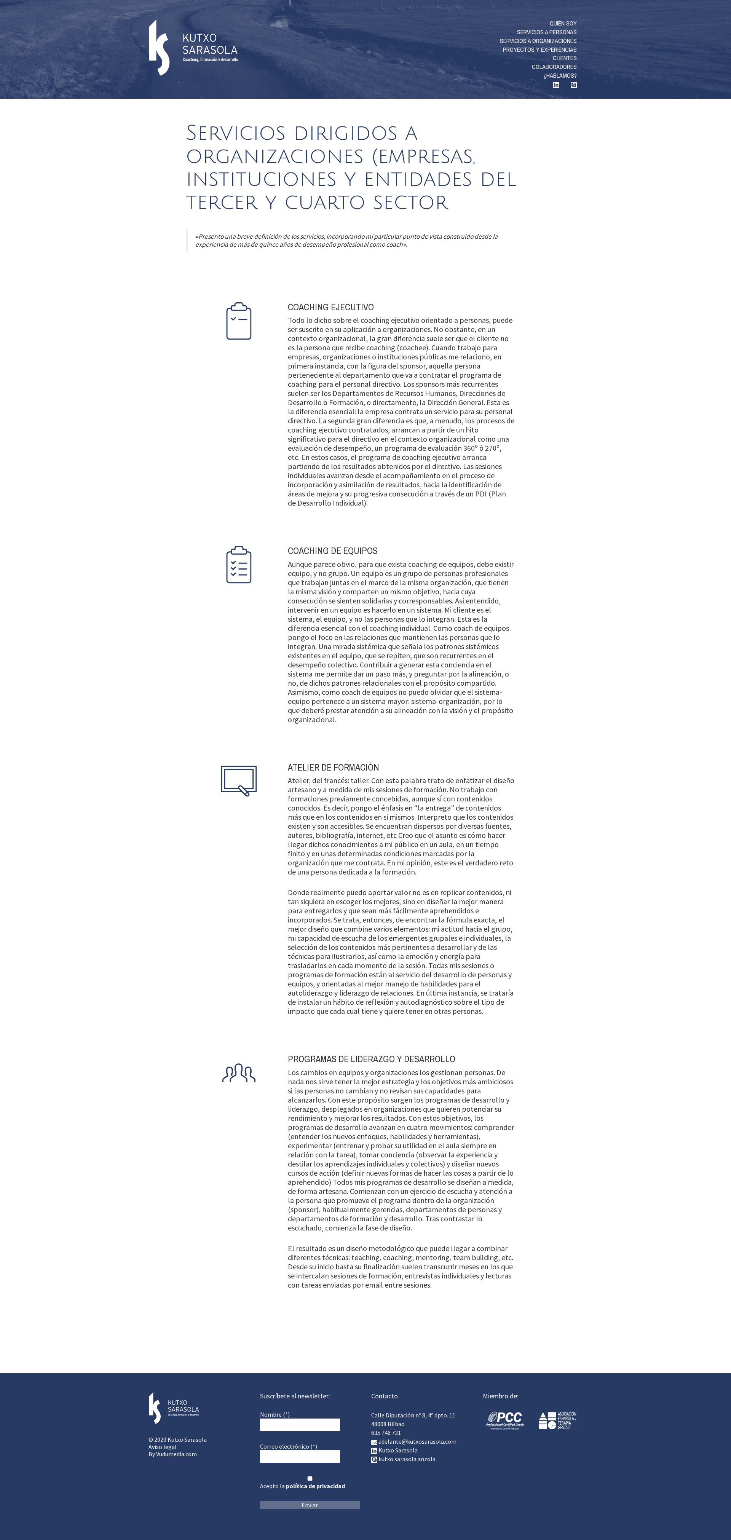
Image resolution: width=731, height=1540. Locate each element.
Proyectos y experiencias (540, 49)
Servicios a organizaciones (538, 41)
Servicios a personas (547, 32)
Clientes (565, 58)
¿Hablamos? (560, 75)
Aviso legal (162, 1447)
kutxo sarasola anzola (407, 1459)
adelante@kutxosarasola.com (417, 1441)
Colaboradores (554, 66)
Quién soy (563, 23)
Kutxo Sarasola (193, 47)
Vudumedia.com (176, 1454)
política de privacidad (315, 1486)
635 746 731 (386, 1432)
